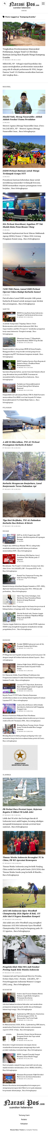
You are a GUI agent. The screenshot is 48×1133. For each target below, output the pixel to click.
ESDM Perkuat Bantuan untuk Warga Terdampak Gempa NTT (21, 172)
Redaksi (24, 1119)
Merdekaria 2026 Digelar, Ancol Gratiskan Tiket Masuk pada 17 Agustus (28, 557)
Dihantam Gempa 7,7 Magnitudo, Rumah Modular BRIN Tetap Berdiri (30, 339)
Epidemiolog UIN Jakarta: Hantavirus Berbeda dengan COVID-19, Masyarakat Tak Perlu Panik (30, 1016)
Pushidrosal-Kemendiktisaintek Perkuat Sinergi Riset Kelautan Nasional (28, 386)
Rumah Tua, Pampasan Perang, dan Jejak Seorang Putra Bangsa (29, 576)
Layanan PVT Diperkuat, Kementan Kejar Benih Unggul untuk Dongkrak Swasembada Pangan (30, 687)
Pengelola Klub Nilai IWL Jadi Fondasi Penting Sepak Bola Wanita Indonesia (21, 968)
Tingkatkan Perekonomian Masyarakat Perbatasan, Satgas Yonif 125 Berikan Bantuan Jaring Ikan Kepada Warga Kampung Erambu (24, 53)
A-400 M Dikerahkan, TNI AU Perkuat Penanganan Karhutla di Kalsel (21, 443)
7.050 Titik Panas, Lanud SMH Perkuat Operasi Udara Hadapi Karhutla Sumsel (22, 290)
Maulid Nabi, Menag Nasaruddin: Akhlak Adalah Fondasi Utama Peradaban (22, 118)
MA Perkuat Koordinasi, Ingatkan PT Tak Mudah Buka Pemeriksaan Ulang (23, 225)
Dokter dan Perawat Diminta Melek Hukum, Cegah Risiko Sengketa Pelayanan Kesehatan (30, 996)
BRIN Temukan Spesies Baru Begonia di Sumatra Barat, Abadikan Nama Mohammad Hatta (31, 363)
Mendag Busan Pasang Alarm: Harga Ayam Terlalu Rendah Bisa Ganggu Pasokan (30, 727)
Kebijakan (24, 1123)
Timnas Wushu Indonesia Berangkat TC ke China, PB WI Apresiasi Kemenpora (23, 859)
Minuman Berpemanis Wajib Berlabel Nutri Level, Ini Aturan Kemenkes (30, 1076)
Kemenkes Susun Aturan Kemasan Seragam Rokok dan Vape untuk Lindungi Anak (29, 1036)
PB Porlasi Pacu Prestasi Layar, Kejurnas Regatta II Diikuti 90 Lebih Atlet (22, 810)
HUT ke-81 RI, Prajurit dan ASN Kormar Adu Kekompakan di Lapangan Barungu (31, 537)
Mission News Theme (17, 1130)
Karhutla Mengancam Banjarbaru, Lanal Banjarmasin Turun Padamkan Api (22, 485)
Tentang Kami (24, 1115)
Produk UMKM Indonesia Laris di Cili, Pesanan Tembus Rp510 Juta (30, 645)
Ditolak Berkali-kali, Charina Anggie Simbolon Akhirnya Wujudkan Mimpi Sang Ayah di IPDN (30, 615)
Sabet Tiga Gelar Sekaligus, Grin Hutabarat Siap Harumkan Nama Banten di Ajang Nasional (29, 598)
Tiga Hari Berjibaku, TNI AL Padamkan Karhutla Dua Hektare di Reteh (22, 521)
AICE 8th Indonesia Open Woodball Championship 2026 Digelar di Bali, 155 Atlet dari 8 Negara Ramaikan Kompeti (21, 913)
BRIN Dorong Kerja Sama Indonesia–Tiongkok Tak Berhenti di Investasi (30, 314)
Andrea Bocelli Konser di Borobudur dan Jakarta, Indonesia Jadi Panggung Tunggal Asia (30, 707)
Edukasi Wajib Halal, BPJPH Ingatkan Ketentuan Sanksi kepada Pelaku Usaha (30, 666)
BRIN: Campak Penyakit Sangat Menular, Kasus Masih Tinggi (28, 1055)
